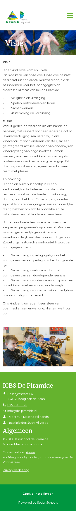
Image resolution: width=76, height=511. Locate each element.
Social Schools (47, 502)
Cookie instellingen (38, 494)
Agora (30, 452)
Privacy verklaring (16, 470)
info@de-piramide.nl (22, 411)
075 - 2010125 (17, 405)
